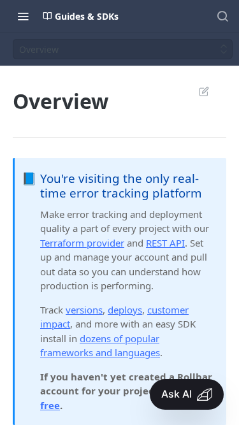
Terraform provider (82, 242)
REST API (165, 242)
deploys (125, 309)
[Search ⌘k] (222, 16)
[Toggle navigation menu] (23, 16)
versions (84, 309)
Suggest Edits (198, 91)
